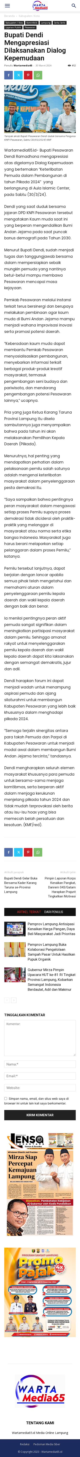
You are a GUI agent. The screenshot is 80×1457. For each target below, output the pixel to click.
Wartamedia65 (23, 65)
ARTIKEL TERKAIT (29, 911)
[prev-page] (7, 1000)
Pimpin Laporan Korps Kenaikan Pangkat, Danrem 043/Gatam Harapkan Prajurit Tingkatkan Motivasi (60, 887)
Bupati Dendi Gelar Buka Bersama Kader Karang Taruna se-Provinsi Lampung (20, 885)
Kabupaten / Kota (29, 16)
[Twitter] (18, 75)
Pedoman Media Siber (46, 1444)
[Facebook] (8, 75)
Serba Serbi (59, 22)
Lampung (45, 22)
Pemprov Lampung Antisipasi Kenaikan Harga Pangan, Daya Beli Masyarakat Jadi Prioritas (51, 929)
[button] (7, 6)
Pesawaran (30, 27)
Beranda (9, 16)
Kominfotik (31, 22)
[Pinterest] (28, 75)
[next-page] (13, 1000)
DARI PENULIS (53, 911)
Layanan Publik (13, 27)
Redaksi (24, 1444)
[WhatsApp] (38, 75)
